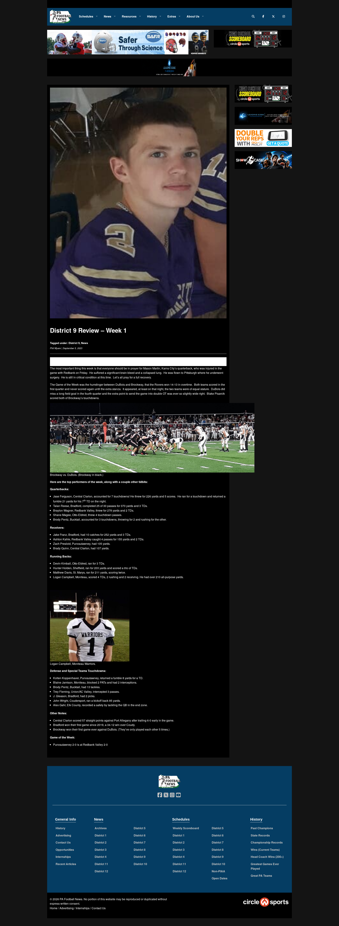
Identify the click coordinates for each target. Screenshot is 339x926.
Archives (101, 828)
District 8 (139, 850)
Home (53, 908)
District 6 (139, 835)
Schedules (86, 16)
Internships (63, 857)
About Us (193, 16)
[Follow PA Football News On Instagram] (284, 16)
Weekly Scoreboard (186, 828)
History (152, 16)
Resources (129, 16)
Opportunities (65, 850)
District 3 (100, 850)
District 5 (139, 828)
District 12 (101, 871)
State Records (260, 835)
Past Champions (262, 828)
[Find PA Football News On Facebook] (264, 16)
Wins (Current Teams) (265, 850)
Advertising (63, 835)
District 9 (74, 343)
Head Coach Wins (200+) (267, 857)
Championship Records (267, 842)
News (107, 16)
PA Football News (71, 899)
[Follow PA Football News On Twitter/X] (274, 16)
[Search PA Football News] (254, 16)
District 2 (100, 842)
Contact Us (63, 842)
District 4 (100, 857)
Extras (171, 16)
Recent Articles (66, 864)
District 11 (101, 864)
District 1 (100, 835)
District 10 (140, 864)
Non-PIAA (218, 871)
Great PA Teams (261, 876)
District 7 (139, 842)
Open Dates (219, 878)
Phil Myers (55, 348)
